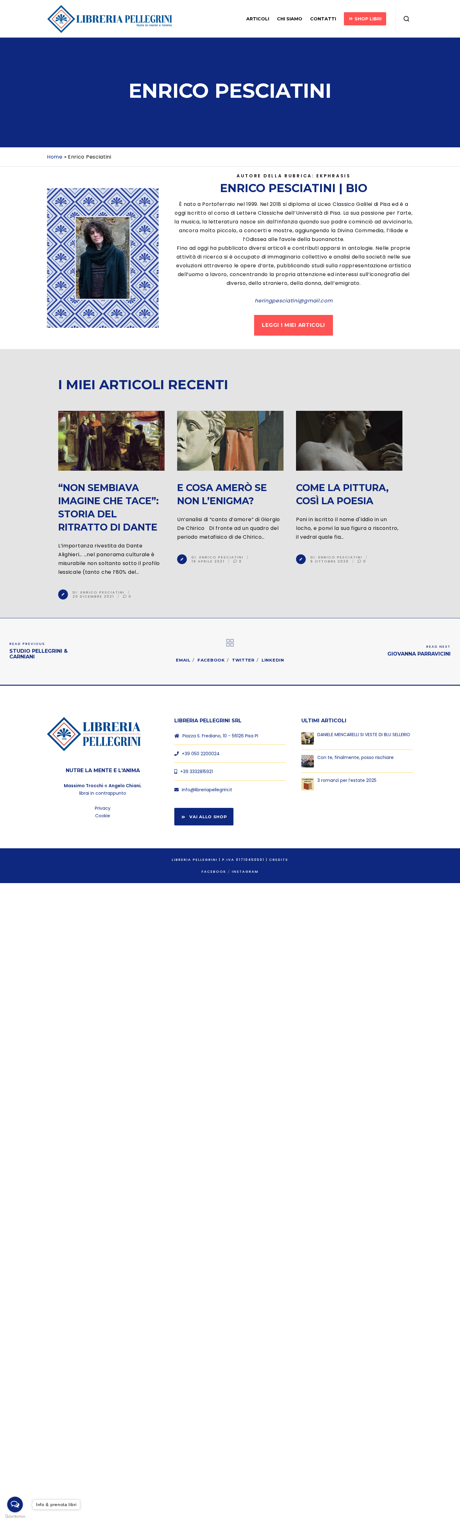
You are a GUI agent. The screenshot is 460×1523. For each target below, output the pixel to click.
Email (183, 659)
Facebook (211, 659)
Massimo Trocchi (83, 785)
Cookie (102, 816)
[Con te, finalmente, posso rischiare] (307, 761)
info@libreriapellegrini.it (207, 790)
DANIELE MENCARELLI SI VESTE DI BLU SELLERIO (363, 734)
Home (55, 156)
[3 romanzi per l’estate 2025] (307, 784)
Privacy (102, 808)
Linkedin (273, 659)
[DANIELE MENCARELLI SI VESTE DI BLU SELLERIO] (307, 738)
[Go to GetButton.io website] (15, 1517)
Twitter (243, 659)
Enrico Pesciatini (102, 591)
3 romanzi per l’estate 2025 (346, 780)
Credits (278, 859)
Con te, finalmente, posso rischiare (355, 757)
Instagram (245, 871)
